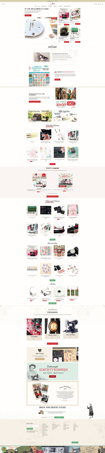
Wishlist (74, 428)
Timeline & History (52, 335)
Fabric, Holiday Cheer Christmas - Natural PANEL (59, 258)
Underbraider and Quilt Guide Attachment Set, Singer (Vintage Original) (45, 299)
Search (3, 3)
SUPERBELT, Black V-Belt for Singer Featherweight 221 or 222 (59, 142)
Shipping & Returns (66, 425)
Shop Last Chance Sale (34, 101)
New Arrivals (44, 428)
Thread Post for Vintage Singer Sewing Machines (59, 235)
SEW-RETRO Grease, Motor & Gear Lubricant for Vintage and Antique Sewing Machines (46, 142)
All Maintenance (44, 425)
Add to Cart (67, 24)
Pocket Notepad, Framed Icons (32, 275)
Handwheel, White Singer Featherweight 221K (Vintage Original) (59, 299)
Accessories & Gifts (44, 435)
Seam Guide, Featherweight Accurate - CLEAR (45, 159)
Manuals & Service (54, 427)
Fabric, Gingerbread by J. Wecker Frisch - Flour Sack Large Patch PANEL (45, 258)
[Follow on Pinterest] (31, 439)
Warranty (64, 426)
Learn (52, 337)
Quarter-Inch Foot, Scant (62, 59)
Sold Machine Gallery (45, 427)
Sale (39, 6)
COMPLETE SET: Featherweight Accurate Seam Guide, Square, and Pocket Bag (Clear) (32, 160)
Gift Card (74, 427)
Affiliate (74, 429)
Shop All (52, 239)
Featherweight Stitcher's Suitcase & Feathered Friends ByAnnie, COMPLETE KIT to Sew (32, 258)
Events (53, 429)
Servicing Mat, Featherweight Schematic (46, 217)
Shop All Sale (52, 303)
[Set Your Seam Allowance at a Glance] (41, 28)
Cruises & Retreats (67, 6)
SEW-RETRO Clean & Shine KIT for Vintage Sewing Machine (72, 142)
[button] (32, 140)
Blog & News (53, 428)
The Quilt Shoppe (44, 429)
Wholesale (75, 442)
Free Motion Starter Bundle (73, 275)
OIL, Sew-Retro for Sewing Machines (59, 159)
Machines (60, 6)
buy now (57, 79)
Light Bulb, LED (32, 141)
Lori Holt (43, 431)
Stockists (64, 429)
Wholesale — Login (66, 427)
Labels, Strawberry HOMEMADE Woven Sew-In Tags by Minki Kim (46, 276)
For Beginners (34, 336)
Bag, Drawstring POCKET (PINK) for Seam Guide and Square (73, 217)
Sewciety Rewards (75, 426)
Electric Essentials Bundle (59, 275)
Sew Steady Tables (44, 430)
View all (52, 280)
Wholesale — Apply (66, 428)
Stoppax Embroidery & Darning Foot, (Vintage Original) (32, 299)
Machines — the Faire (45, 426)
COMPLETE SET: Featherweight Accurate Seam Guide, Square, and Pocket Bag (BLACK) (59, 217)
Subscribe (59, 417)
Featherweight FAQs (55, 426)
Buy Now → (28, 15)
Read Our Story (64, 400)
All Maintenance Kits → (52, 196)
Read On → (53, 61)
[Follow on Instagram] (29, 439)
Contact (55, 6)
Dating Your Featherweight (56, 425)
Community (50, 6)
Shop (36, 6)
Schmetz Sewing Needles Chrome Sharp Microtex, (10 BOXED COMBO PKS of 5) (72, 159)
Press (74, 430)
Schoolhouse (43, 6)
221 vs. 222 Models (70, 335)
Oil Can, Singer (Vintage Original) (73, 298)
